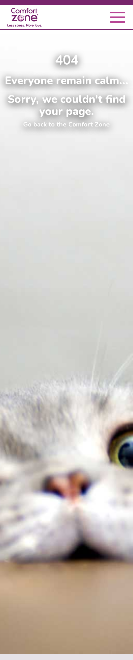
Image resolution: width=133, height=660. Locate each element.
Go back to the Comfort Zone (66, 124)
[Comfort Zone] (24, 18)
